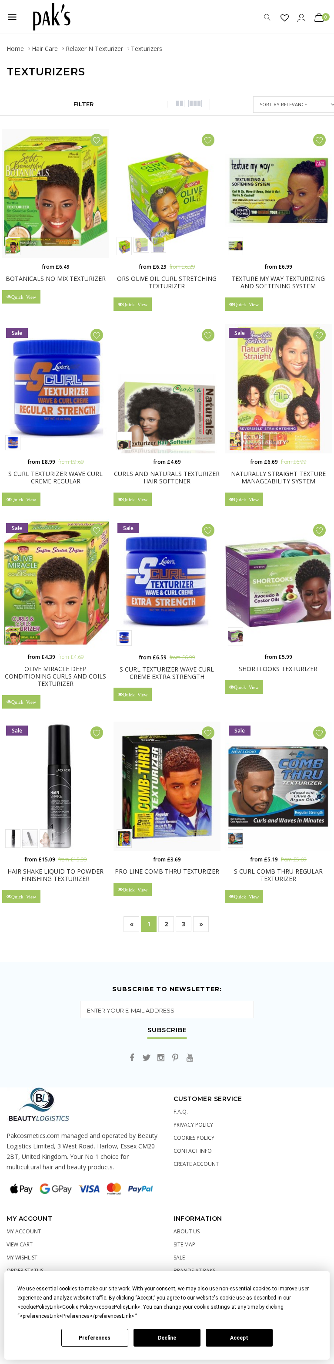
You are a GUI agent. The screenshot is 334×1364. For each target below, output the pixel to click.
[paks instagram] (161, 1058)
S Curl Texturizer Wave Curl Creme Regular (55, 477)
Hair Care (45, 48)
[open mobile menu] (12, 17)
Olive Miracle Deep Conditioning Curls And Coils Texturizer (55, 676)
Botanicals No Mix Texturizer (56, 278)
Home (15, 48)
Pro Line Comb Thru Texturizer (167, 871)
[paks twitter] (146, 1058)
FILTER (83, 104)
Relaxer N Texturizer (94, 48)
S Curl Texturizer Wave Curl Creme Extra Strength (167, 673)
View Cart (20, 1244)
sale (179, 1257)
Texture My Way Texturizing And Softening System (278, 282)
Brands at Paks (194, 1270)
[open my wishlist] (284, 17)
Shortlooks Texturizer (278, 669)
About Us (187, 1231)
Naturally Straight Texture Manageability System (278, 477)
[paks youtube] (189, 1058)
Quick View (23, 296)
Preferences (94, 1338)
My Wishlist (22, 1257)
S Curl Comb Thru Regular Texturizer (278, 875)
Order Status (25, 1270)
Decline (167, 1338)
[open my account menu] (301, 17)
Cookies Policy (194, 1137)
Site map (184, 1244)
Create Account (196, 1164)
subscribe (167, 1030)
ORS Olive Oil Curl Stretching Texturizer (167, 282)
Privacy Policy (193, 1124)
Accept (239, 1338)
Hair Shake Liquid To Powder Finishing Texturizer (55, 875)
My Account (24, 1231)
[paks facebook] (132, 1058)
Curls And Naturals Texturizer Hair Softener (167, 477)
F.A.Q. (181, 1111)
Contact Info (193, 1151)
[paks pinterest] (175, 1058)
